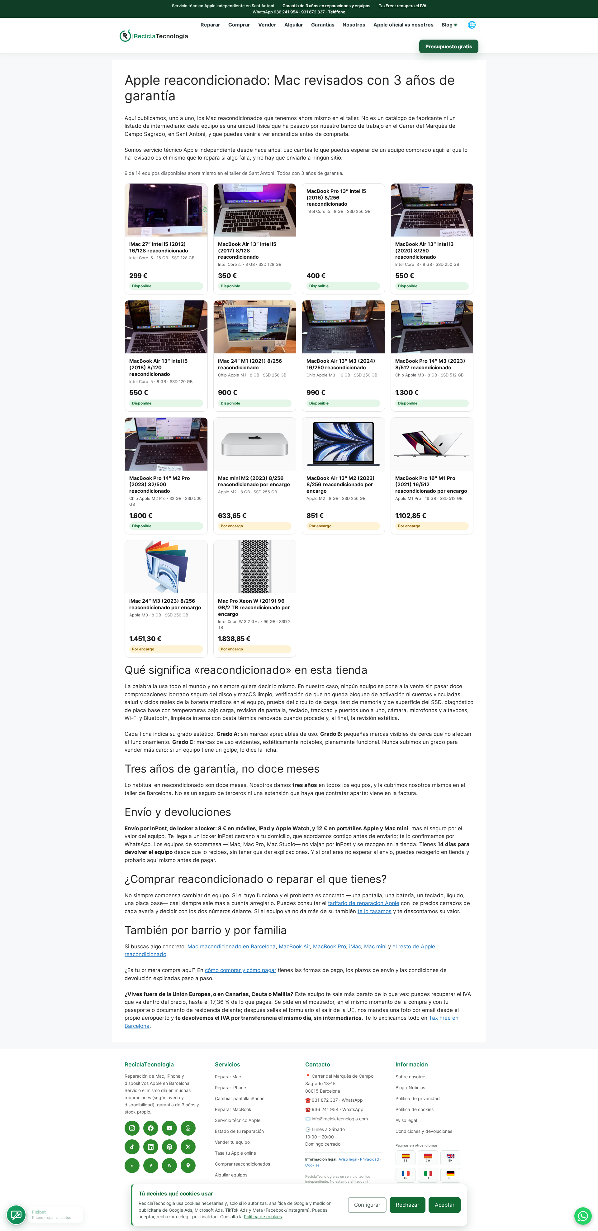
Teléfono (336, 11)
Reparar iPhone (230, 1087)
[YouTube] (169, 1128)
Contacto (317, 1064)
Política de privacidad (418, 1098)
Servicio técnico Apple (237, 1120)
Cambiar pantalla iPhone (239, 1098)
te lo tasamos (375, 911)
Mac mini (375, 946)
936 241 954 (286, 11)
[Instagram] (132, 1128)
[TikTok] (132, 1146)
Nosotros (354, 25)
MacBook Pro (329, 946)
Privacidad (369, 1159)
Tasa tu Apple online (235, 1153)
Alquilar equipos (231, 1174)
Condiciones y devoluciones (424, 1131)
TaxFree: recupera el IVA (402, 5)
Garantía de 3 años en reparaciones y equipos (326, 5)
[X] (188, 1146)
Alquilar (293, 25)
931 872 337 (313, 11)
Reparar (210, 25)
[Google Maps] (188, 1165)
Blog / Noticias (410, 1087)
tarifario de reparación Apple (363, 903)
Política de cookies (415, 1109)
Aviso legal (348, 1159)
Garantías (323, 25)
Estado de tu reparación (239, 1131)
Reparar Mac (228, 1076)
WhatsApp (352, 1100)
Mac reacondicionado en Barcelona (231, 946)
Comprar (239, 25)
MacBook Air (294, 946)
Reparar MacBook (233, 1109)
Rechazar (407, 1205)
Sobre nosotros (411, 1076)
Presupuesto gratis (448, 46)
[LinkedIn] (150, 1146)
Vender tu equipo (232, 1142)
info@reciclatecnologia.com (340, 1118)
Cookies (312, 1165)
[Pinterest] (169, 1146)
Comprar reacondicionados (242, 1163)
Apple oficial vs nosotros (403, 25)
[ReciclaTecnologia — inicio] (154, 35)
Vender (267, 25)
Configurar (367, 1205)
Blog (447, 25)
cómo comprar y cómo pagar (240, 970)
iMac (355, 946)
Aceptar (444, 1205)
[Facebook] (150, 1128)
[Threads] (188, 1128)
